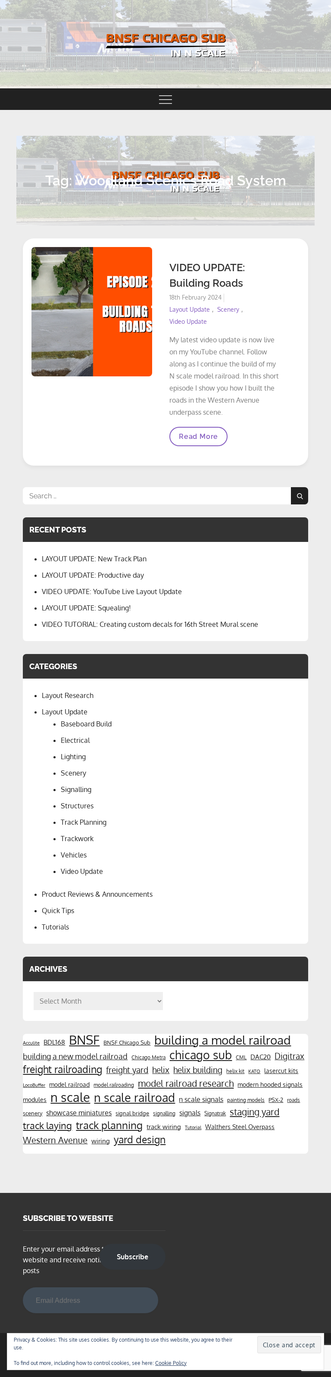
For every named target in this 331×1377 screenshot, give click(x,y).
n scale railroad (134, 1097)
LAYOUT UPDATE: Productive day (93, 575)
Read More (198, 439)
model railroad (69, 1084)
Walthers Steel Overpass (240, 1126)
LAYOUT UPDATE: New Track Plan (94, 558)
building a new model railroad (75, 1056)
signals (189, 1112)
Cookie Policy (171, 1363)
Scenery (228, 309)
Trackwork (77, 838)
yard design (140, 1139)
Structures (77, 805)
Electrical (75, 740)
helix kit (235, 1070)
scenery (32, 1113)
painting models (246, 1099)
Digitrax (289, 1056)
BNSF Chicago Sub (126, 1042)
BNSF (84, 1040)
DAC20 (260, 1056)
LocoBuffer (34, 1085)
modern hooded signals (270, 1084)
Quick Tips (58, 910)
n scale (70, 1097)
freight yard (127, 1069)
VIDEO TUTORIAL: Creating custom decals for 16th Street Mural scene (150, 624)
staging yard (254, 1111)
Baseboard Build (86, 724)
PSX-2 (276, 1099)
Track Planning (83, 822)
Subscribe (132, 1256)
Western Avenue (55, 1140)
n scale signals (201, 1099)
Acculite (31, 1043)
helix (160, 1069)
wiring (100, 1140)
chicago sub (200, 1055)
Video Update (188, 321)
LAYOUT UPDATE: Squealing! (86, 608)
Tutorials (55, 927)
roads (293, 1099)
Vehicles (74, 855)
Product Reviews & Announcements (97, 894)
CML (241, 1057)
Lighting (73, 756)
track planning (109, 1125)
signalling (164, 1113)
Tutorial (193, 1127)
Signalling (76, 789)
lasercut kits (281, 1070)
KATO (254, 1071)
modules (35, 1099)
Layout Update (189, 309)
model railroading (114, 1084)
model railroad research (186, 1083)
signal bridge (132, 1113)
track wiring (164, 1126)
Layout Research (68, 695)
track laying (47, 1125)
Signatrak (215, 1113)
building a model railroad (222, 1040)
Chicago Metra (148, 1057)
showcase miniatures (79, 1112)
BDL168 (54, 1042)
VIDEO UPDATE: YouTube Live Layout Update (112, 591)
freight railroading (62, 1069)
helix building (197, 1069)
